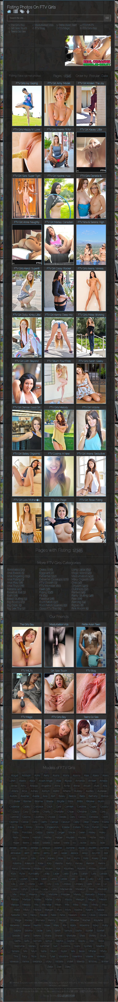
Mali (43, 894)
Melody (26, 904)
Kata (104, 858)
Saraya (68, 930)
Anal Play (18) (15, 582)
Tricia (33, 956)
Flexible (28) (46, 598)
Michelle (46, 904)
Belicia (72, 796)
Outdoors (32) (80, 589)
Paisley (29, 920)
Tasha (43, 951)
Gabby (39, 832)
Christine (82, 811)
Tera (73, 951)
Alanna (76, 775)
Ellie (20, 827)
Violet (70, 961)
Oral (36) (77, 582)
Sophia (59, 940)
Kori (58, 868)
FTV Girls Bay (90, 28)
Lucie (45, 889)
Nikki (53, 915)
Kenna (101, 863)
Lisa (98, 883)
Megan (92, 899)
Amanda (80, 780)
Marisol (15, 899)
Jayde (81, 847)
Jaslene (58, 847)
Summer (44, 946)
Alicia (32, 780)
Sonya (48, 940)
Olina (83, 915)
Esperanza (53, 827)
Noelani (73, 915)
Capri (49, 806)
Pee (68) (77, 598)
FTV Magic (64, 28)
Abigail (14, 775)
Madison (102, 889)
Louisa (34, 889)
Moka (17, 909)
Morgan (49, 909)
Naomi (89, 909)
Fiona (15, 832)
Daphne (13, 821)
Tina (16, 956)
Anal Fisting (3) (15, 579)
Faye (105, 827)
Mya (59, 909)
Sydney (88, 946)
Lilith (40, 883)
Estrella (77, 827)
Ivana (66, 842)
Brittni (80, 801)
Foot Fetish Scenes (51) (53, 605)
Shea (82, 935)
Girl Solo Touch (19, 28)
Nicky (34, 915)
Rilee (47, 925)
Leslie (64, 878)
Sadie (39, 930)
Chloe (70, 811)
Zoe (59, 966)
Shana (48, 935)
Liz (105, 883)
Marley (38, 899)
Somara (37, 940)
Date (104, 76)
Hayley (82, 837)
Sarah (57, 930)
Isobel (57, 842)
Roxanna (84, 925)
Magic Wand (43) (82, 573)
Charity (46, 811)
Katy (49, 863)
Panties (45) (78, 592)
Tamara (15, 951)
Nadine (78, 909)
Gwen (82, 832)
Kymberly (34, 873)
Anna (57, 785)
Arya (24, 791)
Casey (93, 806)
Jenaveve (15, 853)
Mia (36, 904)
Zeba (50, 966)
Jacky (93, 842)
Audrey (90, 791)
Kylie (22, 873)
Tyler (52, 956)
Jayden (92, 847)
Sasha (78, 930)
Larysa (12, 878)
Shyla (103, 935)
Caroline (81, 806)
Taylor (63, 951)
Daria (34, 821)
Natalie (100, 909)
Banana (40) (14, 589)
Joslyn (23, 858)
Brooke (90, 801)
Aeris (46, 775)
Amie (14, 785)
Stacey (81, 940)
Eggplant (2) (46, 573)
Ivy (74, 842)
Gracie (71, 832)
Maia (22, 894)
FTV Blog (40, 28)
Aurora (13, 796)
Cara (58, 806)
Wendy (81, 961)
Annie (76, 785)
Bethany (93, 796)
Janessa (46, 847)
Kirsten (49, 868)
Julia (33, 858)
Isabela (46, 842)
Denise (54, 821)
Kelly (69, 863)
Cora (102, 811)
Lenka (53, 878)
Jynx (41, 858)
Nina (62, 915)
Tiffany (103, 951)
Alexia (22, 780)
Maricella (89, 894)
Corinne (14, 816)
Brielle (50, 801)
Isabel (36, 842)
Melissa (15, 904)
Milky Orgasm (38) (83, 579)
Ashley (34, 791)
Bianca (104, 796)
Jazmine (104, 847)
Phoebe (75, 920)
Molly (27, 909)
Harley (48, 837)
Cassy (16, 811)
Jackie (83, 842)
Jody (14, 858)
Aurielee (102, 791)
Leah (44, 878)
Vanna (25, 961)
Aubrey (78, 791)
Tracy (24, 956)
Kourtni (81, 868)
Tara (25, 951)
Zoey (68, 966)
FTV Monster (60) (50, 585)
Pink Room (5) (80, 608)
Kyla (13, 873)
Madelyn (80, 889)
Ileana (26, 842)
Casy (25, 811)
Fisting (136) (46, 592)
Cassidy (104, 806)
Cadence (14, 806)
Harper (59, 837)
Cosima (26, 816)
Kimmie (26, 868)
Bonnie (27, 801)
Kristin (103, 868)
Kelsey (79, 863)
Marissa (26, 899)
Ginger (61, 832)
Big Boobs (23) (16, 602)
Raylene (98, 920)
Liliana (31, 883)
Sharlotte (71, 935)
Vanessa (14, 961)
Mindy (95, 904)
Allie (58, 780)
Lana (74, 873)
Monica (37, 909)
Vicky (49, 961)
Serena (37, 935)
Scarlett (100, 930)
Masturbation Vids (44, 25)
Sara (48, 930)
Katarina (17, 863)
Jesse (64, 853)
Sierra (17, 940)
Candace (38, 806)
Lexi (73, 878)
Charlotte (59, 811)
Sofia (26, 940)
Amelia (103, 780)
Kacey (51, 858)
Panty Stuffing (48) (83, 595)
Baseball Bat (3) (16, 592)
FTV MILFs (88, 25)
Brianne (39, 801)
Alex (86, 775)
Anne (67, 785)
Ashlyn (45, 791)
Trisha (43, 956)
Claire (93, 811)
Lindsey (79, 883)
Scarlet (89, 930)
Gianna (50, 832)
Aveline (25, 796)
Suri (55, 946)
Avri (53, 796)
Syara (77, 946)
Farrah (95, 827)
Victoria (59, 961)
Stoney (32, 946)
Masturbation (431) (82, 576)
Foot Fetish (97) (48, 602)
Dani (72, 816)
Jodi (106, 853)
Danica (82, 816)
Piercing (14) (79, 602)
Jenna (36, 853)
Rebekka (14, 925)
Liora (89, 883)
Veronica (37, 961)
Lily (57, 883)
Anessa (34, 785)
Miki (67, 904)
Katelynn (29, 863)
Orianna (103, 915)
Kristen (92, 868)
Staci (91, 940)
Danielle (93, 816)
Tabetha (100, 946)
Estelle (65, 827)
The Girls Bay (18, 25)
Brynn (101, 801)
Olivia (92, 915)
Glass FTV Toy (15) (50, 608)
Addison (26, 775)
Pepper (63, 920)
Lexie (82, 878)
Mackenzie (66, 889)
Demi (44, 821)
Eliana (105, 821)
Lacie (56, 873)
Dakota (62, 816)
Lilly (49, 883)
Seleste (16, 935)
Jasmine (70, 847)
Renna (37, 925)
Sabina (17, 930)
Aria (105, 785)
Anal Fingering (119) (18, 576)
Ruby (105, 925)
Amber (92, 780)
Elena (95, 821)
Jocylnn (95, 853)
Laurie (34, 878)
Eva (87, 827)
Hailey (92, 832)
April (96, 785)
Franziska (27, 832)
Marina (101, 894)
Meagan (80, 899)
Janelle (34, 847)
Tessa (82, 951)
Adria (37, 775)
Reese (26, 925)
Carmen (69, 806)
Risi (65, 925)
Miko (75, 904)
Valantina (63, 956)
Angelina (46, 785)
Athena (67, 791)
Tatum (53, 951)
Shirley (92, 935)
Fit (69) (43, 595)
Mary (58, 899)
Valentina (77, 956)
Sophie (70, 940)
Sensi (27, 935)
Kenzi (15, 868)
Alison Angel (46, 780)
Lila (13, 883)
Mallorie (53, 894)
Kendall (91, 863)
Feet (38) (44, 589)
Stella (101, 940)
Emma (40, 827)
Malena (33, 894)
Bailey (62, 796)
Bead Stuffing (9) (17, 598)
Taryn (34, 951)
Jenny (46, 853)
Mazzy (68, 899)
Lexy (91, 878)
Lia (98, 878)
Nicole (43, 915)
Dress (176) (46, 569)
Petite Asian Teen (68, 25)
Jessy (85, 853)
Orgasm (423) (80, 585)
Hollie (93, 837)
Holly (102, 837)
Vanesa (100, 956)
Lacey (46, 873)
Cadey (26, 806)
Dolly (76, 821)
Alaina (56, 775)
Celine (35, 811)
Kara (85, 858)
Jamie (23, 847)
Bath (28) (12, 595)
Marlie (48, 899)
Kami (77, 858)
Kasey (95, 858)
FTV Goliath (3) (48, 582)
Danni (105, 816)
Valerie (89, 956)
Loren (14, 889)
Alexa (96, 775)
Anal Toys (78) (15, 585)
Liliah (21, 883)
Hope (16, 842)
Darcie (25, 821)
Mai (14, 894)
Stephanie (19, 946)
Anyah (86, 785)
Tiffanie (92, 951)
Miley (85, 904)
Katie (40, 863)
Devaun (66, 821)
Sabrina (29, 930)
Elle (12, 827)
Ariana (15, 791)
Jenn (26, 853)
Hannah (37, 837)
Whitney (93, 961)
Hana (15, 837)
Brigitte (60, 801)
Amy (23, 785)
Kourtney (69, 868)
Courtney (39, 816)
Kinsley (38, 868)
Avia (45, 796)
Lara (93, 873)
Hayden (70, 837)
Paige (18, 920)
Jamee (12, 847)
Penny (51, 920)
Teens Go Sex (18, 31)
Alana (66, 775)
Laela (66, 873)
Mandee (65, 894)
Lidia (106, 878)
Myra (68, 909)
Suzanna (65, 946)
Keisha (59, 863)
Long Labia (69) (81, 569)
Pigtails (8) (78, 605)
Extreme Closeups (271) (54, 579)
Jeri (55, 853)
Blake (17, 801)
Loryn (24, 889)
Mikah (58, 904)
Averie (35, 796)
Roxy (96, 925)
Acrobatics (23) (16, 569)
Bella (82, 796)
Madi (91, 889)
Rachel (86, 920)
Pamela (40, 920)
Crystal (51, 816)
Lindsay (67, 883)
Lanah (84, 873)
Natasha (15, 915)
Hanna (25, 837)
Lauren (23, 878)
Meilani (103, 899)
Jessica (74, 853)
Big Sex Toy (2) (16, 608)
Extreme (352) (48, 576)
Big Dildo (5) (14, 605)
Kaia (61, 858)
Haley (102, 832)
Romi (73, 925)
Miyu (104, 904)
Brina (70, 801)
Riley (56, 925)
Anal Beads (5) (15, 573)
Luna (54, 889)
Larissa (103, 873)
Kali (69, 858)
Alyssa (68, 780)
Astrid (56, 791)
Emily (29, 827)
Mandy (77, 894)
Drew (86, 821)
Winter (104, 961)
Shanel (59, 935)
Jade (102, 842)
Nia (25, 915)
